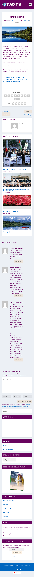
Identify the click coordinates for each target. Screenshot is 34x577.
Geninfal (5, 504)
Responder (18, 261)
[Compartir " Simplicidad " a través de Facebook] (5, 95)
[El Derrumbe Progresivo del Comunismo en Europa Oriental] (17, 180)
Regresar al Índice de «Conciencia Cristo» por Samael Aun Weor (15, 79)
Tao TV (13, 20)
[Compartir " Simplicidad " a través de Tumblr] (15, 95)
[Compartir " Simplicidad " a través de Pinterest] (18, 95)
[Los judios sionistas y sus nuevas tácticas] (17, 153)
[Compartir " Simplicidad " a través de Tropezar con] (28, 95)
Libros (25, 20)
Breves (5, 445)
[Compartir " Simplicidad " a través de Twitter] (8, 95)
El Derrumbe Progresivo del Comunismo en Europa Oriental (16, 189)
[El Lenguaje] (17, 223)
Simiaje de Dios (7, 512)
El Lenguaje (6, 232)
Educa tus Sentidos (8, 500)
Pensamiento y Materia (10, 211)
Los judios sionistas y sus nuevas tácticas (16, 169)
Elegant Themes (15, 565)
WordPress (17, 567)
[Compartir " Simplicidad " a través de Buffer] (25, 95)
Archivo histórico (8, 449)
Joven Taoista (7, 508)
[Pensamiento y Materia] (17, 202)
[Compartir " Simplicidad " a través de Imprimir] (18, 99)
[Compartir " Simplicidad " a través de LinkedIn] (22, 95)
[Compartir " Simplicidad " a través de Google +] (12, 95)
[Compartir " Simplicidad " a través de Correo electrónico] (15, 99)
